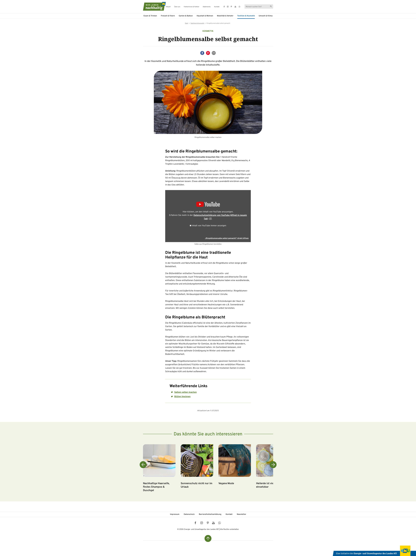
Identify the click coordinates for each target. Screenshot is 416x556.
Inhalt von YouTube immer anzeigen (209, 225)
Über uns (177, 7)
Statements (207, 7)
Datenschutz (189, 514)
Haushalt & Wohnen (205, 16)
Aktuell (168, 7)
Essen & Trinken (150, 16)
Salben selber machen (185, 392)
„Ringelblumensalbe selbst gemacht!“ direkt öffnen (227, 238)
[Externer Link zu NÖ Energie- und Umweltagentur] (374, 551)
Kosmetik (207, 31)
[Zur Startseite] (152, 6)
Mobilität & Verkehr (225, 16)
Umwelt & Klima (265, 16)
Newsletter (241, 514)
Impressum (174, 514)
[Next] (273, 464)
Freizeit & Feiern (168, 16)
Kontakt (216, 7)
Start (186, 23)
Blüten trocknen (182, 396)
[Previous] (143, 464)
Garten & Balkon (186, 16)
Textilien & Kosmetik (246, 16)
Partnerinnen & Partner (191, 7)
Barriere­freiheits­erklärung (210, 514)
